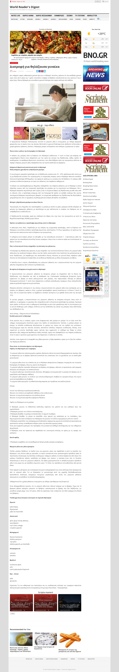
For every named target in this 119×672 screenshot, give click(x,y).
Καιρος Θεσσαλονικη (44, 16)
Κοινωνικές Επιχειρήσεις (91, 223)
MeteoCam (14, 19)
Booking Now (87, 182)
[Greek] (98, 19)
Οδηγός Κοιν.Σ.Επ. (89, 233)
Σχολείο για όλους (89, 244)
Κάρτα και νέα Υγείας (90, 220)
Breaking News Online (90, 186)
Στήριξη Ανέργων (89, 237)
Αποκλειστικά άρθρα (90, 196)
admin (14, 71)
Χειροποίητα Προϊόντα (90, 250)
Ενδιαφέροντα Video (89, 210)
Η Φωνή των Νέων (89, 216)
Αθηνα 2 (45, 19)
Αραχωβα (30, 19)
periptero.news (88, 189)
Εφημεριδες (59, 16)
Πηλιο (85, 19)
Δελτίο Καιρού (88, 203)
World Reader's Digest (24, 7)
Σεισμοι (69, 16)
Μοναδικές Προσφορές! (91, 230)
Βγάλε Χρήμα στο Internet (91, 199)
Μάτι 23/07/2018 (88, 227)
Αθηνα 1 (38, 19)
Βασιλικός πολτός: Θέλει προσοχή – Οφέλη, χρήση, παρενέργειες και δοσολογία (20, 649)
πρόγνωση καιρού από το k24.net (96, 298)
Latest (12, 613)
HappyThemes (72, 669)
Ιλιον (71, 19)
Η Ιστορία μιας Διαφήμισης (92, 213)
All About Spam (88, 179)
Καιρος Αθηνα (28, 16)
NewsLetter (92, 16)
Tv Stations (80, 16)
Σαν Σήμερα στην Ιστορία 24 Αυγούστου (44, 648)
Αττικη (22, 19)
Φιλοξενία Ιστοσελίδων (91, 247)
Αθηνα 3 (53, 19)
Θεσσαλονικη (63, 19)
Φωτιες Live (15, 16)
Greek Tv (92, 19)
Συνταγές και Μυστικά (90, 240)
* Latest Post (13, 63)
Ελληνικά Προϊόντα (89, 206)
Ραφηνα (77, 19)
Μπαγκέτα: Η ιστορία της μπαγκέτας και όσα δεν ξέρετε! (70, 651)
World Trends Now (89, 193)
